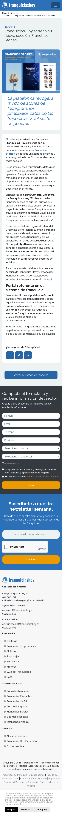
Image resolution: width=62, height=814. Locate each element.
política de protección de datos (43, 476)
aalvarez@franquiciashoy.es (17, 610)
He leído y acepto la (32, 476)
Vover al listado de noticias (31, 375)
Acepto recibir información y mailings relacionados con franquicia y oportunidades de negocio (31, 471)
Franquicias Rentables (19, 696)
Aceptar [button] (11, 809)
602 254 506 (9, 627)
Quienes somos (37, 775)
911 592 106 (9, 597)
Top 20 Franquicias (17, 706)
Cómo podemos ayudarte (33, 778)
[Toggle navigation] (55, 5)
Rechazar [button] (25, 809)
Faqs (9, 677)
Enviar (31, 485)
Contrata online (15, 746)
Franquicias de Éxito (18, 701)
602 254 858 (9, 613)
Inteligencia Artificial (18, 721)
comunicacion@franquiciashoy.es (20, 624)
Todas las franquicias (18, 691)
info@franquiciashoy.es (15, 593)
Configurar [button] (41, 809)
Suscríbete (31, 559)
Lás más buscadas (17, 716)
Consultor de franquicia (15, 775)
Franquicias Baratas (18, 711)
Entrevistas (13, 661)
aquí (49, 279)
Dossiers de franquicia (26, 782)
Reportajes (13, 656)
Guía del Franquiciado (19, 671)
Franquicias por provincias (21, 646)
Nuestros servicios (17, 736)
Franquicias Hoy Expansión (22, 741)
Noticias (11, 651)
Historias (12, 666)
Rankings (12, 641)
